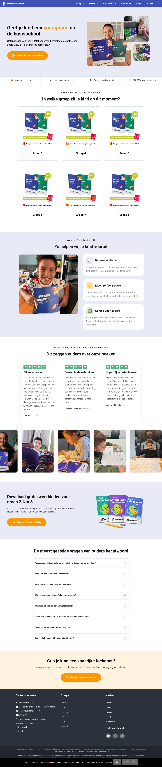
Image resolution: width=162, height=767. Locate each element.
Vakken (92, 3)
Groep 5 (124, 153)
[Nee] (159, 762)
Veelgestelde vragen (24, 723)
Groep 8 (124, 214)
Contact (19, 731)
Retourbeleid (21, 727)
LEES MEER (129, 762)
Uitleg (108, 716)
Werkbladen (108, 3)
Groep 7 (81, 214)
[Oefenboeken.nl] (13, 3)
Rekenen (109, 703)
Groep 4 (81, 153)
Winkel (150, 3)
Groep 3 (37, 153)
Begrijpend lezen (113, 712)
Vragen (139, 3)
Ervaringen (126, 3)
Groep (78, 3)
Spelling (109, 707)
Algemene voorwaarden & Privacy (30, 719)
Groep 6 (37, 214)
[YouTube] (108, 735)
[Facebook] (115, 735)
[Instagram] (122, 735)
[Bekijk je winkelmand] (158, 3)
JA (117, 762)
